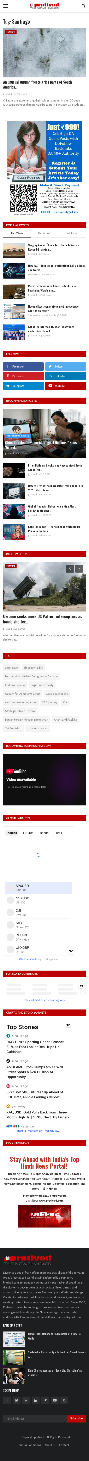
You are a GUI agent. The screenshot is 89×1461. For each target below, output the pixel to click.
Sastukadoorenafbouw (40, 315)
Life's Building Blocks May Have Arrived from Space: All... (55, 467)
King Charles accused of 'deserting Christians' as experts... (55, 1372)
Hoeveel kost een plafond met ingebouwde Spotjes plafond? (53, 308)
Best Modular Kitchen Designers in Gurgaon (31, 676)
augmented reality (42, 685)
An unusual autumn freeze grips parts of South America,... (37, 84)
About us (50, 1445)
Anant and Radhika (65, 719)
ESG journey (49, 702)
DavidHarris (34, 274)
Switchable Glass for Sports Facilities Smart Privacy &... (56, 1354)
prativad (7, 93)
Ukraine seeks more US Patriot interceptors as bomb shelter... (42, 619)
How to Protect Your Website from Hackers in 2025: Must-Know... (55, 487)
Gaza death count (57, 693)
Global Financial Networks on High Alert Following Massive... (52, 508)
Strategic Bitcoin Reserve (20, 711)
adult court (11, 667)
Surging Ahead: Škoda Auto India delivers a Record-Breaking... (53, 247)
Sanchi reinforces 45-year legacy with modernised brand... (51, 328)
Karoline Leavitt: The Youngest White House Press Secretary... (54, 528)
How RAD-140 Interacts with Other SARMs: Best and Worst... (56, 267)
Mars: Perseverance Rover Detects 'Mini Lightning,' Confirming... (52, 288)
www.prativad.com (51, 1200)
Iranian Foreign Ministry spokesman (26, 719)
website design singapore (21, 702)
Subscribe (76, 1418)
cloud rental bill (33, 667)
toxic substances (38, 728)
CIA (65, 702)
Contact (64, 1445)
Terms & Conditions (29, 1445)
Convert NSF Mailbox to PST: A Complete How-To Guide (54, 1336)
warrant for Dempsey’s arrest (22, 693)
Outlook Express (15, 685)
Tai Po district (13, 728)
